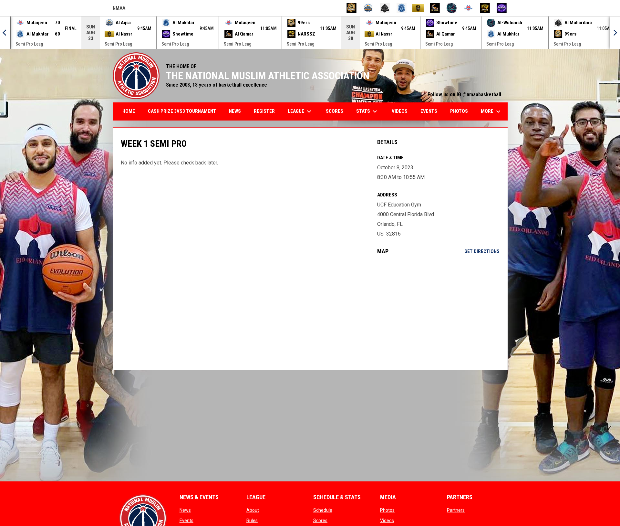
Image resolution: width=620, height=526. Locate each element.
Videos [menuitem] (400, 111)
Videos (387, 520)
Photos (387, 510)
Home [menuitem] (128, 111)
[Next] (615, 32)
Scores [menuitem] (334, 111)
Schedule (322, 510)
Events (186, 520)
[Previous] (5, 32)
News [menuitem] (235, 111)
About (252, 510)
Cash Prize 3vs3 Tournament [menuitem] (182, 111)
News (185, 510)
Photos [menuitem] (459, 111)
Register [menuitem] (264, 111)
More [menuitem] (491, 111)
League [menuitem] (300, 111)
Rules (252, 520)
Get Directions (482, 251)
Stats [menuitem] (367, 111)
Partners (456, 510)
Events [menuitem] (428, 111)
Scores (320, 520)
